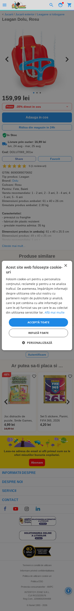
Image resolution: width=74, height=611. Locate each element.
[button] (37, 342)
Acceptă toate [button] (38, 322)
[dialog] (37, 305)
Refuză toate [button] (38, 333)
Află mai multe (55, 312)
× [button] (65, 265)
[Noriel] (19, 5)
